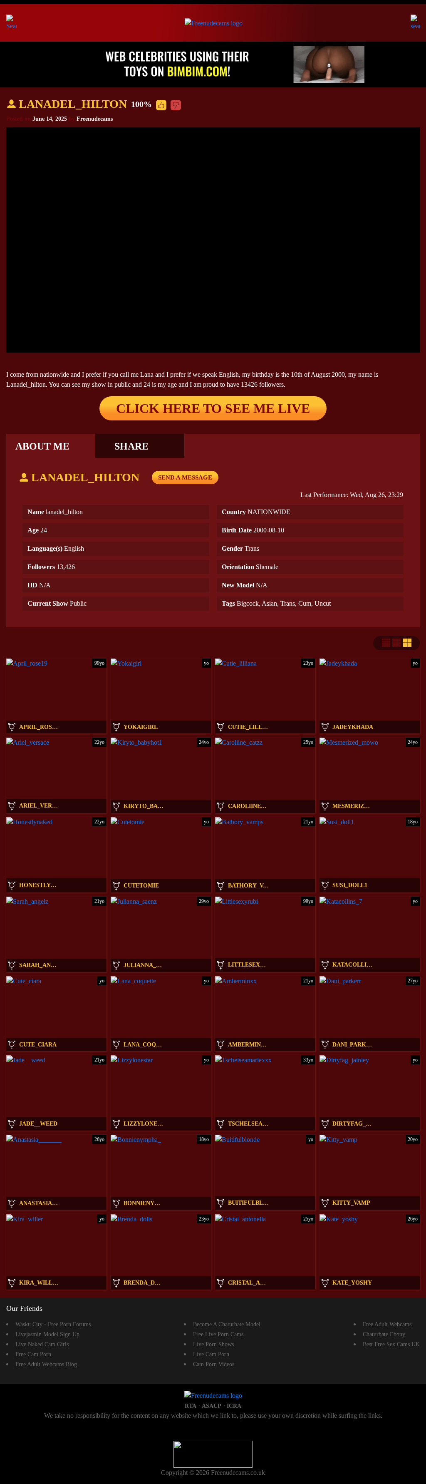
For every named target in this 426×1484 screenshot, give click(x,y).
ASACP (211, 1406)
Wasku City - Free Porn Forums (53, 1324)
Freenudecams (95, 119)
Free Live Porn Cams (218, 1334)
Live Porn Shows (213, 1344)
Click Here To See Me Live (213, 408)
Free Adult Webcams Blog (46, 1364)
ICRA (234, 1406)
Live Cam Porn (211, 1354)
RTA (190, 1406)
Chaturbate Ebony (384, 1334)
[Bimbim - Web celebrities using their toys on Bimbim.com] (213, 63)
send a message (185, 477)
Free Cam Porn (33, 1354)
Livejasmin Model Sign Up (47, 1334)
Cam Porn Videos (213, 1364)
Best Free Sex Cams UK (391, 1344)
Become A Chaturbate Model (226, 1324)
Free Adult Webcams (387, 1324)
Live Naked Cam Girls (42, 1344)
